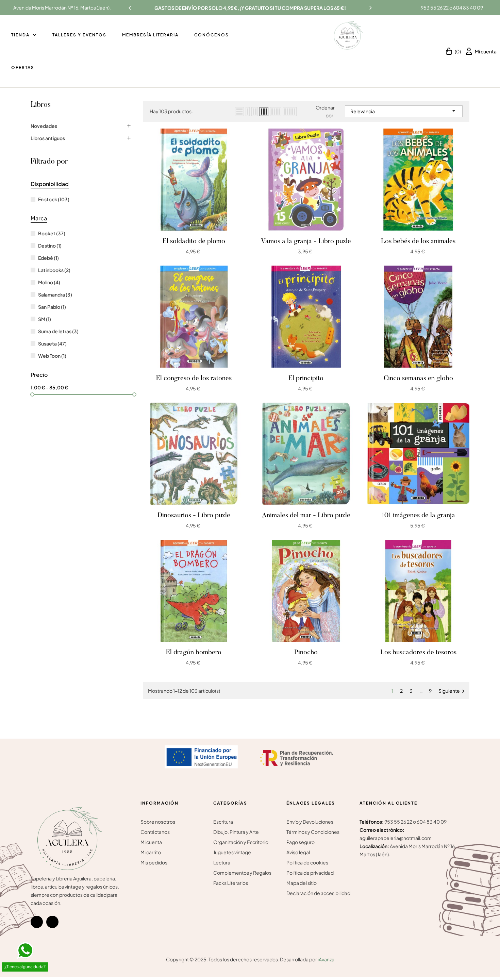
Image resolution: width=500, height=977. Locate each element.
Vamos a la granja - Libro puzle (306, 241)
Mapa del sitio (301, 883)
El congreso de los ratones (194, 378)
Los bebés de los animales (418, 241)
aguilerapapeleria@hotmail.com (396, 838)
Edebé (48, 258)
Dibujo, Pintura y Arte (236, 832)
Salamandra (55, 294)
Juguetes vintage (232, 852)
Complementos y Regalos (242, 873)
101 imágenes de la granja (418, 515)
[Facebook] (37, 922)
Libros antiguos (48, 138)
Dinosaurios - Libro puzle (193, 515)
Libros (41, 105)
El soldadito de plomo (194, 241)
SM (44, 319)
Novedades (44, 126)
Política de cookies (307, 862)
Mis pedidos (153, 862)
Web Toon (52, 356)
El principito (305, 378)
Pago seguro (300, 842)
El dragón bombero (193, 652)
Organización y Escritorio (240, 842)
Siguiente (452, 691)
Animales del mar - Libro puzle (306, 515)
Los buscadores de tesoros (418, 652)
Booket (51, 233)
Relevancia (403, 110)
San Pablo (52, 307)
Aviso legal (298, 852)
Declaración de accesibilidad (318, 893)
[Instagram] (52, 922)
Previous (130, 7)
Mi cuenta (151, 842)
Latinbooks (54, 270)
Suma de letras (58, 331)
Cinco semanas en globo (418, 378)
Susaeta (52, 343)
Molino (49, 282)
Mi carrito (150, 852)
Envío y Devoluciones (309, 822)
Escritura (223, 822)
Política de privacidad (310, 873)
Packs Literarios (230, 883)
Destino (50, 245)
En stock (53, 199)
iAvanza (326, 959)
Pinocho (306, 652)
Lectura (221, 862)
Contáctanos (155, 832)
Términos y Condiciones (312, 832)
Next (370, 7)
